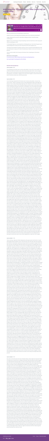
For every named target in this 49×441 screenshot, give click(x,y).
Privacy (37, 436)
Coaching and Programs (17, 1)
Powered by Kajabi (42, 436)
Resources (33, 1)
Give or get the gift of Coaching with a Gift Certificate (16, 59)
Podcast (24, 1)
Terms (34, 436)
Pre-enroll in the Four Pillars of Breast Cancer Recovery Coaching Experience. (20, 57)
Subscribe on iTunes (6, 14)
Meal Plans (29, 1)
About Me (44, 1)
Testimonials (38, 1)
